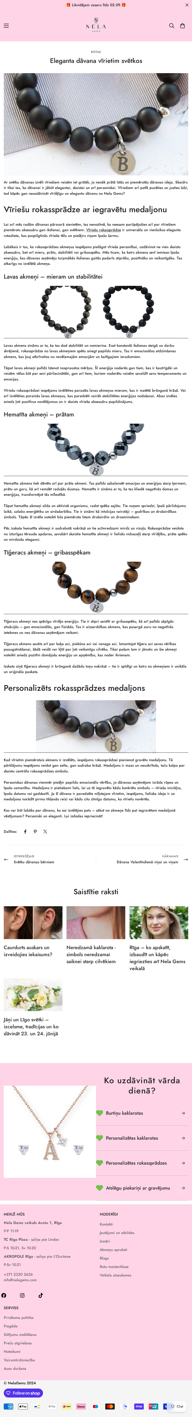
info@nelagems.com (20, 1280)
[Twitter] (45, 832)
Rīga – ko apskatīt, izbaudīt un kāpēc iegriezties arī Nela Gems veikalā (157, 958)
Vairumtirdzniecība (19, 1360)
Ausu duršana (15, 1368)
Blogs (104, 1258)
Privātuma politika (19, 1317)
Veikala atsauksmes (115, 1275)
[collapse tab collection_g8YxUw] (183, 1113)
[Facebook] (25, 832)
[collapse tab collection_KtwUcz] (183, 1163)
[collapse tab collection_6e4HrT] (183, 1138)
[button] (182, 25)
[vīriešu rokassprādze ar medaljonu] (96, 726)
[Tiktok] (40, 1295)
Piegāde (11, 1326)
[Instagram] (22, 1295)
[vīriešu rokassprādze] (96, 312)
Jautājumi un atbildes (117, 1233)
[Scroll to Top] (182, 1390)
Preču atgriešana (18, 1343)
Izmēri (105, 1241)
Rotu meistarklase (114, 1266)
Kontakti (106, 1224)
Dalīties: (10, 831)
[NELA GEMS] (96, 25)
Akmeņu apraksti (113, 1249)
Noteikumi (12, 1351)
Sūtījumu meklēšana (20, 1334)
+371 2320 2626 (18, 1274)
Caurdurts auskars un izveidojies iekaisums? (28, 951)
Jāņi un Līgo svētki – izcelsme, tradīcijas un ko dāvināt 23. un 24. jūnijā (31, 1026)
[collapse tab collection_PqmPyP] (183, 1188)
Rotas (96, 52)
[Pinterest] (35, 832)
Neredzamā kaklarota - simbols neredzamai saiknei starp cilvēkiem (91, 954)
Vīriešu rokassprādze (103, 230)
